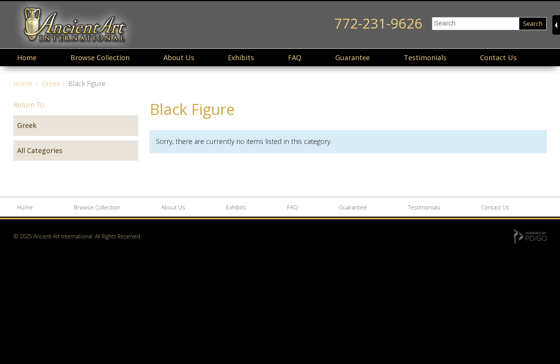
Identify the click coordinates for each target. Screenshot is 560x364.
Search (532, 23)
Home (27, 57)
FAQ (294, 57)
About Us (178, 57)
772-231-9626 (378, 23)
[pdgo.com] (530, 242)
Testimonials (425, 57)
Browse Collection (100, 57)
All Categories (39, 150)
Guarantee (352, 57)
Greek (51, 83)
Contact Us (498, 57)
